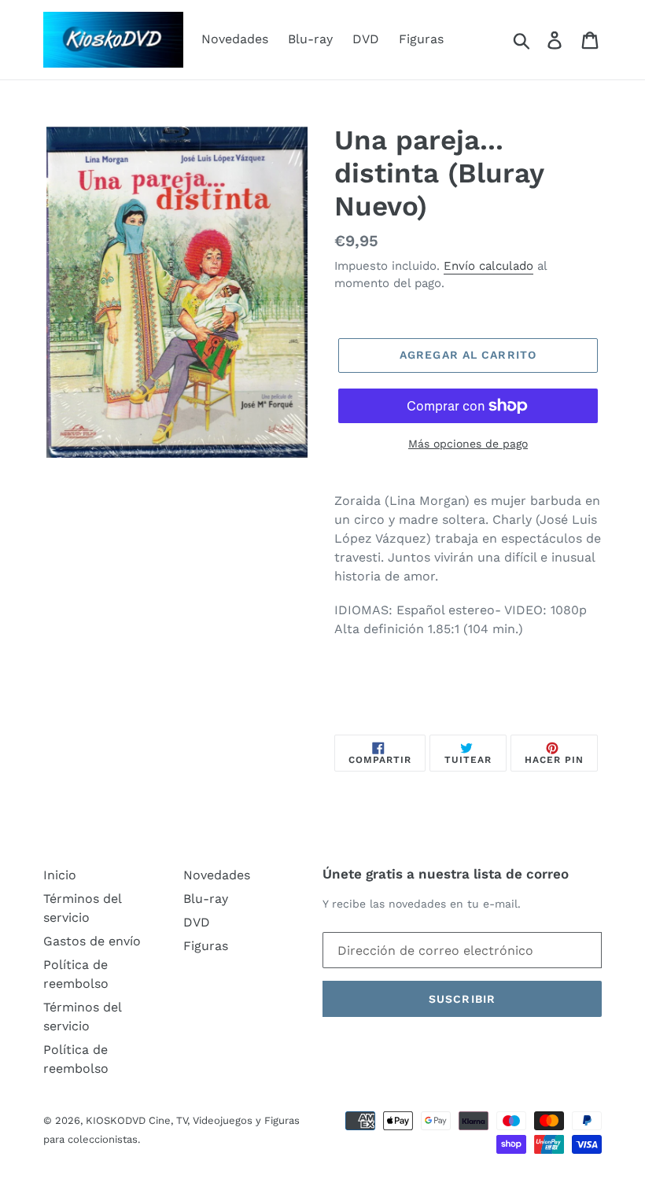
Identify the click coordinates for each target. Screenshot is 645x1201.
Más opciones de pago (468, 443)
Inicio (59, 875)
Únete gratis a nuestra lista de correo (445, 874)
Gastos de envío (92, 941)
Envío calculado (488, 266)
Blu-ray (310, 38)
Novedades (234, 38)
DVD (365, 38)
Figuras (421, 38)
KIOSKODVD (116, 1120)
